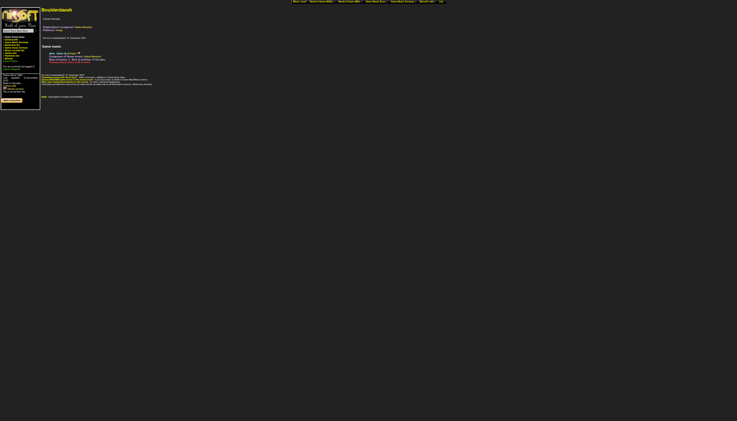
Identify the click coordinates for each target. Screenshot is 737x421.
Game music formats (16, 47)
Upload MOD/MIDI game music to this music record (67, 79)
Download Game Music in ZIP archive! (69, 62)
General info (11, 39)
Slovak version (15, 89)
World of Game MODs (322, 1)
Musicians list (12, 45)
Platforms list (12, 55)
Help (43, 97)
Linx (442, 1)
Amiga (59, 30)
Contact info (9, 86)
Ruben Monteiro (83, 27)
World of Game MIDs (349, 1)
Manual (9, 58)
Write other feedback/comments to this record (64, 82)
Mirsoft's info (427, 1)
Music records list (14, 50)
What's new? (300, 1)
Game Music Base (376, 1)
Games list (11, 53)
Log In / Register (12, 69)
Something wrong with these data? (59, 77)
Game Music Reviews (403, 1)
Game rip (62, 53)
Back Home (11, 61)
